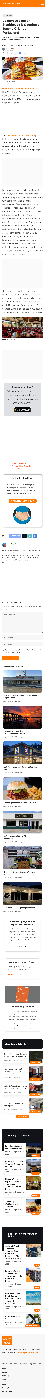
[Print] (20, 53)
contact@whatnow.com (27, 1352)
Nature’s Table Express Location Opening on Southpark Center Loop (13, 1184)
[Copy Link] (16, 53)
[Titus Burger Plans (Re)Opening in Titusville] (22, 788)
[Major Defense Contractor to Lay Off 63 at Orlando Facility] (36, 1089)
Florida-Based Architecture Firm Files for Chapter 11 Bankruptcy (14, 1103)
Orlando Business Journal (20, 135)
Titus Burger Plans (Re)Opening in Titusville (21, 803)
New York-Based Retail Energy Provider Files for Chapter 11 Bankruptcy (13, 1298)
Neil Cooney (18, 701)
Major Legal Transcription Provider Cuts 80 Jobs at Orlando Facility (14, 1071)
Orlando (35, 1155)
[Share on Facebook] (7, 53)
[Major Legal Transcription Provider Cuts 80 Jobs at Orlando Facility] (36, 1073)
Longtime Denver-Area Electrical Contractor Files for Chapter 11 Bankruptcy (14, 1276)
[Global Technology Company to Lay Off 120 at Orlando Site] (36, 1057)
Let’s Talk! (22, 946)
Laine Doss (17, 48)
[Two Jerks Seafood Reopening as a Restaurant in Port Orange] (22, 717)
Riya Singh (6, 1109)
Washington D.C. (32, 1326)
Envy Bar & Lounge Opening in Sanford (19, 908)
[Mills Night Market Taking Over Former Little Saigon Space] (22, 681)
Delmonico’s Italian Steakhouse (18, 88)
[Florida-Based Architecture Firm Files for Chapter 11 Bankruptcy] (36, 1105)
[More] (24, 53)
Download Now (22, 1026)
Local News (35, 1062)
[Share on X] (12, 53)
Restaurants (8, 15)
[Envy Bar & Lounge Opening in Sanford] (22, 893)
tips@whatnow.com (15, 974)
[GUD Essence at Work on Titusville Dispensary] (22, 822)
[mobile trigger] (43, 3)
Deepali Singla (7, 1060)
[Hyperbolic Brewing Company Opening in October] (22, 857)
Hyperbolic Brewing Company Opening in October (14, 1163)
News (37, 1265)
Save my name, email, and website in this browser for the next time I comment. (23, 651)
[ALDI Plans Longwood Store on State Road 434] (22, 752)
